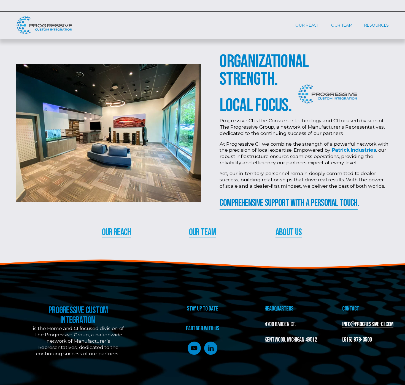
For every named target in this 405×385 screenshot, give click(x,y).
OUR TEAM (342, 25)
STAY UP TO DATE (202, 309)
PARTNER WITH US (202, 328)
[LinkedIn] (210, 348)
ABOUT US (289, 232)
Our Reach (116, 232)
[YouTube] (194, 348)
